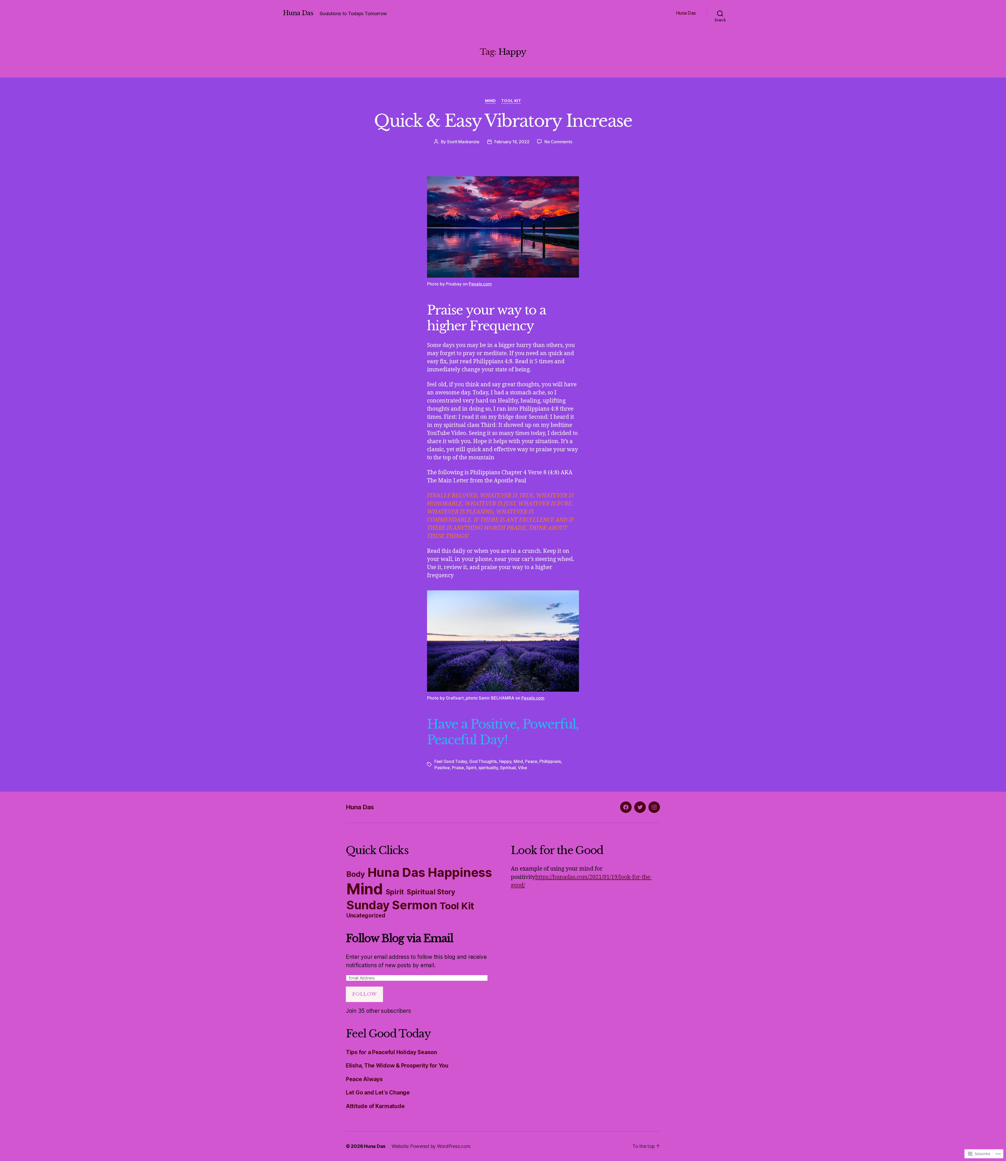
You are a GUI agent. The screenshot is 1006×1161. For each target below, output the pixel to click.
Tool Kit (511, 100)
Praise (458, 767)
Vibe (522, 767)
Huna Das (298, 13)
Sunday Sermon (391, 905)
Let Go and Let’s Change (378, 1092)
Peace (531, 761)
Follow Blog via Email (399, 938)
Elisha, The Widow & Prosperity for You (397, 1065)
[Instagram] (654, 807)
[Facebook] (626, 807)
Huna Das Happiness (430, 872)
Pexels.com (480, 284)
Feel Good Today (450, 761)
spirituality (488, 767)
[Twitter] (640, 807)
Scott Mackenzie (463, 141)
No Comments (558, 141)
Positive (442, 767)
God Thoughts (483, 761)
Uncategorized (365, 915)
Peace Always (364, 1079)
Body (355, 874)
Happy (505, 761)
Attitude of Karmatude (375, 1106)
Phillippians (550, 761)
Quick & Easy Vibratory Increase (503, 121)
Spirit (471, 767)
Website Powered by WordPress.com (431, 1146)
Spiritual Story (431, 892)
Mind (490, 100)
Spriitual (508, 767)
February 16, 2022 (511, 141)
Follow (364, 994)
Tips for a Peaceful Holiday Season (391, 1052)
